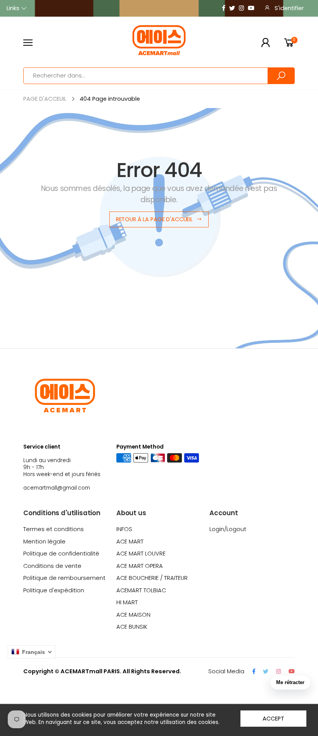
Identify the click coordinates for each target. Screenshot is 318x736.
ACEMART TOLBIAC (141, 590)
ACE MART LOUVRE (141, 553)
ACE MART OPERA (139, 566)
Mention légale (44, 541)
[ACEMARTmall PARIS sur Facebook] (223, 8)
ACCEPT (273, 718)
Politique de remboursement (64, 578)
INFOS (124, 529)
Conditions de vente (52, 566)
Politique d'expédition (53, 590)
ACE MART (129, 541)
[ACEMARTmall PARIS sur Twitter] (232, 8)
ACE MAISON (133, 615)
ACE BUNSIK (131, 627)
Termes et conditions (53, 529)
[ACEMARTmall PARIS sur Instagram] (241, 8)
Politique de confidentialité (61, 553)
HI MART (127, 602)
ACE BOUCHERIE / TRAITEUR (152, 578)
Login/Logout (227, 529)
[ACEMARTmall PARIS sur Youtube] (251, 8)
